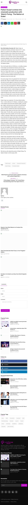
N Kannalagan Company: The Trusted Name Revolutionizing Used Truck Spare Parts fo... (14, 181)
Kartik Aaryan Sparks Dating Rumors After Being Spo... (18, 393)
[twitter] (5, 491)
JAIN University (10, 426)
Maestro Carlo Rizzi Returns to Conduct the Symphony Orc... (11, 228)
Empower (3, 426)
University (8, 423)
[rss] (16, 491)
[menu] (1, 2)
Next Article (13, 178)
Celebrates (21, 423)
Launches (18, 418)
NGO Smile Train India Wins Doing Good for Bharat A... (17, 343)
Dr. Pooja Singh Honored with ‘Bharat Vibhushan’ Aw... (18, 407)
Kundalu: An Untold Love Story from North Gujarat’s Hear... (14, 274)
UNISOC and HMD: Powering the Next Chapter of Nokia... (18, 322)
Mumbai (11, 421)
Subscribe (24, 485)
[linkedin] (12, 491)
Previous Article (14, 173)
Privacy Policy (13, 501)
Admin (2, 230)
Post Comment (5, 310)
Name (2, 288)
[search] (26, 2)
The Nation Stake (15, 166)
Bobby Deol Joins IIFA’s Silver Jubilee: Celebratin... (18, 379)
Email (2, 294)
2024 (7, 418)
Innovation (12, 418)
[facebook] (2, 491)
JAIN (23, 418)
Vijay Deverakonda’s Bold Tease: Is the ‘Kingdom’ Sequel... (13, 251)
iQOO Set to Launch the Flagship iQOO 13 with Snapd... (18, 400)
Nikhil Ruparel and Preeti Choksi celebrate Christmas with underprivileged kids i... (14, 175)
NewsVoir (12, 324)
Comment (3, 299)
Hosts (3, 423)
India (3, 418)
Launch (16, 421)
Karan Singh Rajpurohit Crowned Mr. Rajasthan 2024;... (18, 386)
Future (22, 421)
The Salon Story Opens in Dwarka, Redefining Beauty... (17, 336)
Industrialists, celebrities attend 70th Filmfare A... (18, 329)
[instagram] (9, 491)
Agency (2, 195)
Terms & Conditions (5, 501)
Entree (13, 163)
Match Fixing (7, 166)
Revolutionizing (5, 421)
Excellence (14, 423)
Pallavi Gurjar (7, 163)
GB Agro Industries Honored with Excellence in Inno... (17, 349)
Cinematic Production (21, 163)
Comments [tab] (3, 284)
